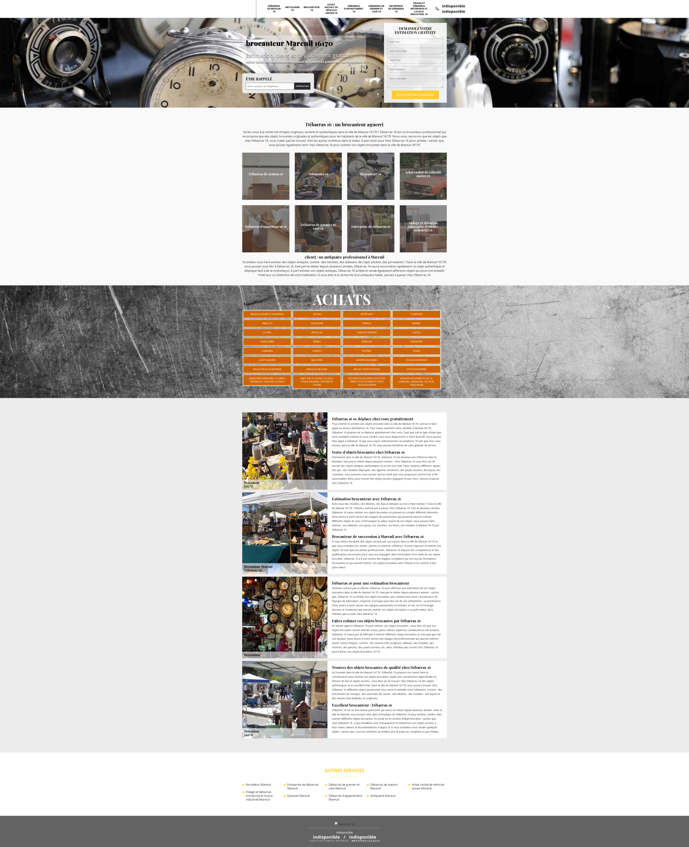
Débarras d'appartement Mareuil (345, 797)
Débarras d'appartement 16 (354, 8)
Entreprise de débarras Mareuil (302, 786)
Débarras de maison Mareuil (384, 786)
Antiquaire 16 (292, 9)
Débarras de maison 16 (274, 8)
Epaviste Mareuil (298, 796)
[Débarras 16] (344, 825)
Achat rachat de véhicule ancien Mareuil (428, 786)
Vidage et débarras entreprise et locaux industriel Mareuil (259, 795)
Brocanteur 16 (312, 9)
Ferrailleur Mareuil (258, 785)
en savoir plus (265, 199)
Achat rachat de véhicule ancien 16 (331, 9)
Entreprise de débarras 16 (396, 8)
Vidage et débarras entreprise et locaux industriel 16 (419, 8)
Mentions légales (366, 841)
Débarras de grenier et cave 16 (376, 8)
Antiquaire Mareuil (382, 796)
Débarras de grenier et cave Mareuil (344, 786)
